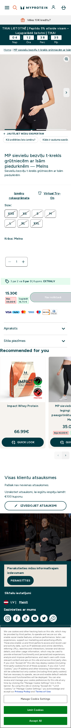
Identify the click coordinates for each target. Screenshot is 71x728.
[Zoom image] (66, 59)
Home (7, 49)
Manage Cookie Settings (35, 698)
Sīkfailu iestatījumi (18, 593)
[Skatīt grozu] (63, 7)
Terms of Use (43, 691)
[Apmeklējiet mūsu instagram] (7, 618)
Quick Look (25, 442)
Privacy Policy (22, 691)
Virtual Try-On (52, 196)
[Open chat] (53, 618)
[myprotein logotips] (34, 7)
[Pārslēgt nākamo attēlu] (66, 92)
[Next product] (65, 455)
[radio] (11, 213)
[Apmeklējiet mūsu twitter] (44, 618)
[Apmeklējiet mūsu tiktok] (26, 618)
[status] (16, 261)
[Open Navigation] (7, 7)
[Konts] (53, 7)
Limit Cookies (35, 710)
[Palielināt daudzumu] (23, 261)
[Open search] (15, 7)
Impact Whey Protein (22, 405)
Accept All (35, 720)
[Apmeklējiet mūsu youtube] (35, 618)
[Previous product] (58, 455)
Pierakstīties (20, 580)
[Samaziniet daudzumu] (9, 261)
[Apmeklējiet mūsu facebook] (16, 618)
